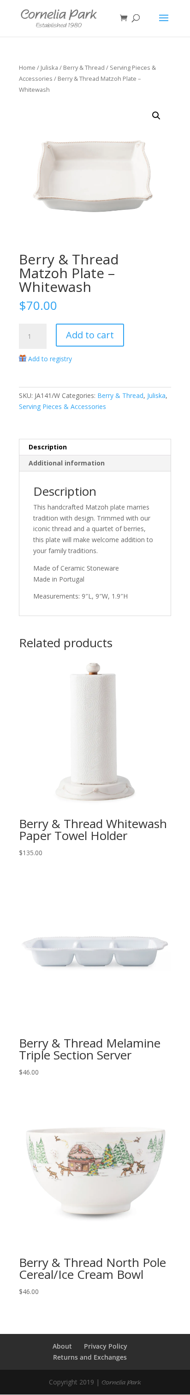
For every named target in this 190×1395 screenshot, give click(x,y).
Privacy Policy (105, 1346)
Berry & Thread (84, 67)
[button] (156, 115)
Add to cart (90, 335)
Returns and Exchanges (90, 1357)
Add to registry (50, 358)
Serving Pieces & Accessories (62, 406)
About (62, 1346)
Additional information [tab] (67, 463)
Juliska (49, 67)
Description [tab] (48, 447)
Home (27, 67)
